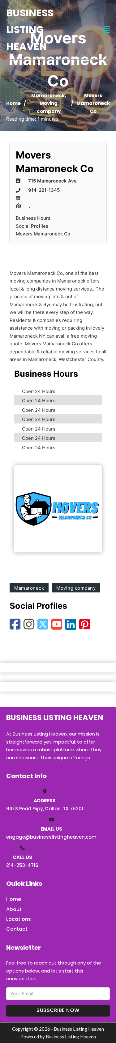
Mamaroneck (48, 95)
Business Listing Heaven (30, 29)
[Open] (106, 30)
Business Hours (33, 218)
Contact (17, 929)
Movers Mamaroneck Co (43, 234)
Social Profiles (32, 226)
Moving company (76, 588)
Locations (18, 919)
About (14, 909)
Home (13, 103)
